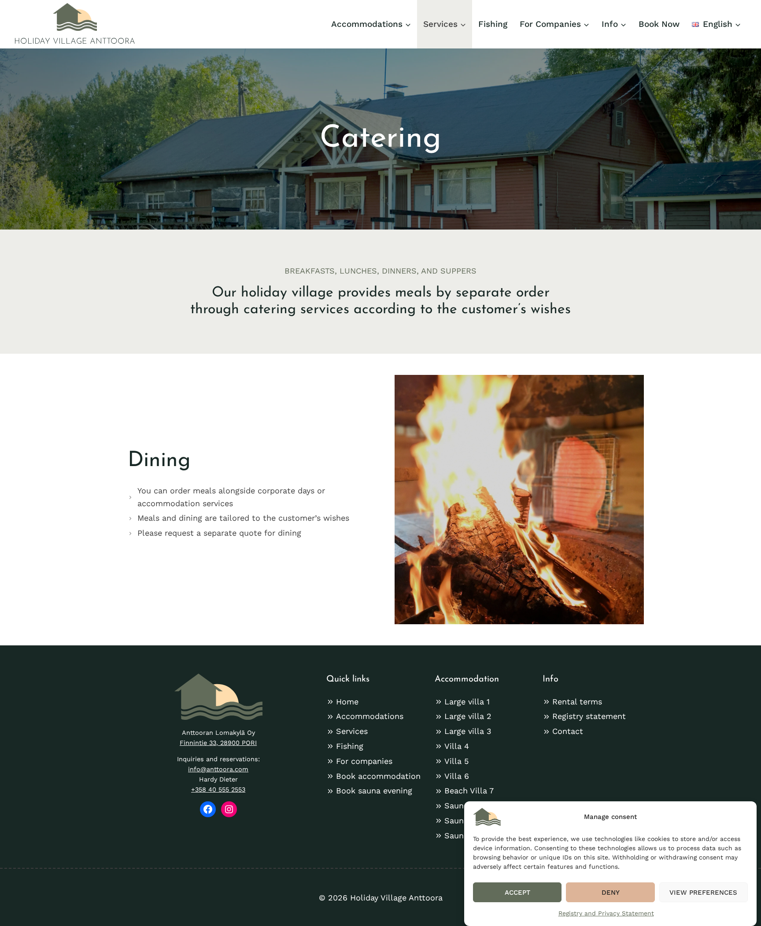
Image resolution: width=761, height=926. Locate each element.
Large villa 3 (467, 731)
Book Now (659, 24)
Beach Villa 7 (469, 790)
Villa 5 (456, 761)
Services (352, 731)
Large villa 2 (467, 716)
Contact (567, 731)
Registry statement (589, 716)
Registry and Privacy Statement (606, 913)
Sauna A (460, 805)
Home (347, 701)
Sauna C (460, 835)
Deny (611, 892)
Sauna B (460, 820)
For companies (364, 761)
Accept (517, 892)
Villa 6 (456, 776)
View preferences (703, 892)
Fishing (492, 24)
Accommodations (369, 716)
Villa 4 (456, 746)
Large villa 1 (467, 701)
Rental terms (577, 701)
